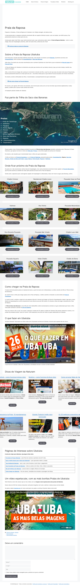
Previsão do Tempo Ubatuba (13, 458)
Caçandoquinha (27, 59)
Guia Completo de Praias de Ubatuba (15, 466)
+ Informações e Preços (12, 196)
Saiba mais (72, 403)
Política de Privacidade (53, 584)
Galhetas (48, 158)
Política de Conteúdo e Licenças (40, 584)
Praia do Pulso (8, 64)
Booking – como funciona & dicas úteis (42, 377)
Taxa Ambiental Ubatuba (12, 463)
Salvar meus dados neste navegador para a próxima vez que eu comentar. (25, 572)
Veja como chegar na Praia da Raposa (19, 81)
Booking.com (71, 1)
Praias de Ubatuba (10, 532)
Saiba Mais (12, 405)
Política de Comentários (64, 584)
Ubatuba (52, 57)
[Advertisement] (40, 17)
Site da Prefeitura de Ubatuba (13, 468)
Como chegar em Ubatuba (12, 471)
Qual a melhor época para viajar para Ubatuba (18, 460)
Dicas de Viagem (44, 1)
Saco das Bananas (37, 59)
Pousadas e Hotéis (55, 1)
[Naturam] (13, 2)
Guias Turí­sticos (34, 1)
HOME (27, 1)
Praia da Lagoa (66, 62)
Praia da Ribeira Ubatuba (11, 535)
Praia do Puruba (9, 533)
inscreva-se (17, 488)
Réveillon (63, 1)
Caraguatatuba (9, 59)
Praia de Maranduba (68, 169)
